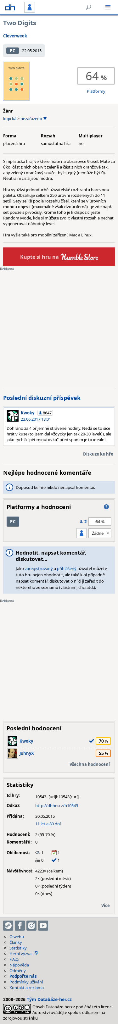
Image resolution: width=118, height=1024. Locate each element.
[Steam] (8, 926)
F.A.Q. (14, 959)
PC (12, 50)
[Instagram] (31, 926)
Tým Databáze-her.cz (49, 999)
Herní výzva (20, 953)
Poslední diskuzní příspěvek (42, 397)
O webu (16, 936)
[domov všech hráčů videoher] (10, 7)
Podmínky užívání (26, 982)
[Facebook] (20, 926)
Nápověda (19, 965)
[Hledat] (88, 7)
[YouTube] (43, 926)
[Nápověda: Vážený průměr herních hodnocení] (106, 507)
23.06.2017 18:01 (36, 419)
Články (15, 942)
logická (9, 118)
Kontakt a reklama (26, 987)
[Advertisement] (59, 325)
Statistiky (18, 948)
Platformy (96, 91)
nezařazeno (31, 118)
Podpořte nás (23, 976)
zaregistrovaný (39, 568)
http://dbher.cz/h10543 (56, 805)
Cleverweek (15, 36)
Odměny (17, 970)
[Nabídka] (107, 7)
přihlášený (66, 568)
